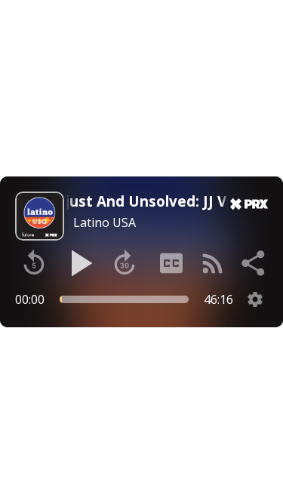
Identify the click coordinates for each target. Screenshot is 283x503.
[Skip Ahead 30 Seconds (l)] (124, 263)
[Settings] (255, 299)
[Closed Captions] (171, 263)
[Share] (254, 263)
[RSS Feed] (213, 263)
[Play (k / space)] (79, 263)
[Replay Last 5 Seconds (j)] (34, 263)
